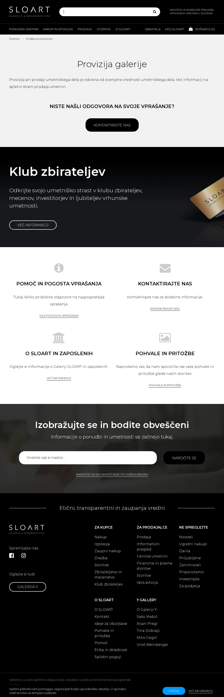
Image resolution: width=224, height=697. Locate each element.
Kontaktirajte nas (112, 125)
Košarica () (205, 29)
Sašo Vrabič (147, 617)
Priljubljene (190, 558)
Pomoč (101, 643)
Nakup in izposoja (58, 29)
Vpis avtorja (147, 582)
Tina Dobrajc (148, 631)
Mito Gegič (147, 638)
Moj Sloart (174, 29)
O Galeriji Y (147, 610)
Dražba (101, 558)
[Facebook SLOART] (11, 555)
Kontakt (101, 617)
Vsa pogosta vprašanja (59, 315)
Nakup (100, 537)
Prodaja (85, 29)
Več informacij (33, 225)
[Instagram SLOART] (23, 555)
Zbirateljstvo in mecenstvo (108, 574)
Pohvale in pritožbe (165, 385)
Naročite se (184, 458)
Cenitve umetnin (152, 556)
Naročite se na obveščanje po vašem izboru (112, 474)
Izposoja (102, 544)
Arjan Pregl (147, 624)
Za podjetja (189, 586)
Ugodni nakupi (193, 544)
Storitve (104, 29)
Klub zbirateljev (108, 584)
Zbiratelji (152, 29)
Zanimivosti (190, 565)
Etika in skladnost (110, 650)
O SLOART (103, 610)
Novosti (186, 537)
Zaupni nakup (107, 551)
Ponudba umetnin (23, 29)
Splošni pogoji (107, 657)
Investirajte (189, 579)
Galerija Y (27, 587)
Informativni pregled (148, 546)
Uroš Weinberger (152, 645)
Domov (14, 38)
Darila (184, 551)
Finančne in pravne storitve (154, 566)
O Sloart (123, 29)
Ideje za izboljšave (110, 624)
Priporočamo (191, 572)
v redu (173, 691)
